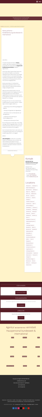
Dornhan (28, 197)
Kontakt (14, 400)
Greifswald (28, 207)
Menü (40, 1)
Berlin (28, 193)
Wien (33, 260)
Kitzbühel (28, 215)
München (28, 229)
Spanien (36, 253)
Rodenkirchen (29, 245)
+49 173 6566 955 (32, 175)
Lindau (28, 223)
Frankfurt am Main (30, 201)
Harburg (34, 211)
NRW (27, 239)
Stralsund (35, 254)
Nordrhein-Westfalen (30, 237)
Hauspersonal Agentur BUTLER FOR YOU (21, 378)
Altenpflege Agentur (31, 404)
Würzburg (34, 262)
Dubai (33, 197)
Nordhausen (29, 235)
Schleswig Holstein (30, 251)
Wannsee (28, 260)
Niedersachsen (29, 231)
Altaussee (28, 185)
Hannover (28, 211)
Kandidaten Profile (12, 150)
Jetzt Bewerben (21, 305)
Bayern (28, 191)
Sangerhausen (29, 249)
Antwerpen (34, 185)
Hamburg (34, 209)
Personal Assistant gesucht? (29, 401)
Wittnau (28, 262)
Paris (32, 239)
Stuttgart (28, 256)
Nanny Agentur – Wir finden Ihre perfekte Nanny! (25, 400)
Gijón (34, 203)
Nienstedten (29, 233)
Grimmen (35, 207)
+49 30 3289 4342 (31, 173)
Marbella (28, 227)
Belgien (33, 191)
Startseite (2, 26)
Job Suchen (21, 317)
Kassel (33, 213)
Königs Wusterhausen (30, 221)
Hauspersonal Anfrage (21, 292)
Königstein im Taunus (30, 219)
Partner (36, 404)
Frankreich (28, 203)
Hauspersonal (17, 404)
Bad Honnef (29, 189)
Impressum (4, 400)
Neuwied (34, 229)
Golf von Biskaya (29, 205)
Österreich (28, 264)
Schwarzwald (29, 253)
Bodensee (33, 193)
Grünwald (28, 209)
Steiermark (28, 254)
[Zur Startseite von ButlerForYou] (21, 4)
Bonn (27, 195)
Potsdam (28, 241)
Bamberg (35, 189)
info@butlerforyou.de (33, 176)
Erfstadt (28, 199)
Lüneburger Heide (30, 225)
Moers (33, 227)
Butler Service (23, 404)
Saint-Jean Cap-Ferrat (30, 247)
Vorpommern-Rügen (30, 258)
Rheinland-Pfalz (29, 243)
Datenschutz (9, 400)
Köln (27, 217)
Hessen (28, 213)
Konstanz (34, 215)
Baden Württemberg (30, 187)
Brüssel (32, 195)
